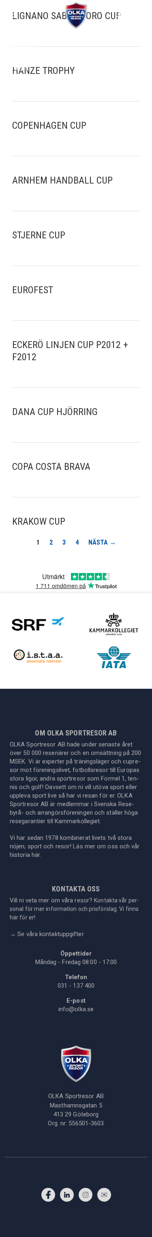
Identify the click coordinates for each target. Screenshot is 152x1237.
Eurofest (32, 290)
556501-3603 (86, 1123)
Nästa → (102, 542)
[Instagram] (85, 1196)
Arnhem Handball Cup (62, 180)
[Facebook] (48, 1196)
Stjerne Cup (38, 235)
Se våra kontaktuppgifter (47, 934)
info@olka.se (76, 1009)
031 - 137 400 (76, 985)
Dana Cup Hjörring (55, 411)
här (36, 855)
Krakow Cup (38, 521)
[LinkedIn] (67, 1196)
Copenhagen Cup (49, 125)
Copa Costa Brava (51, 466)
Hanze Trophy (43, 70)
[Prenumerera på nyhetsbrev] (104, 1196)
